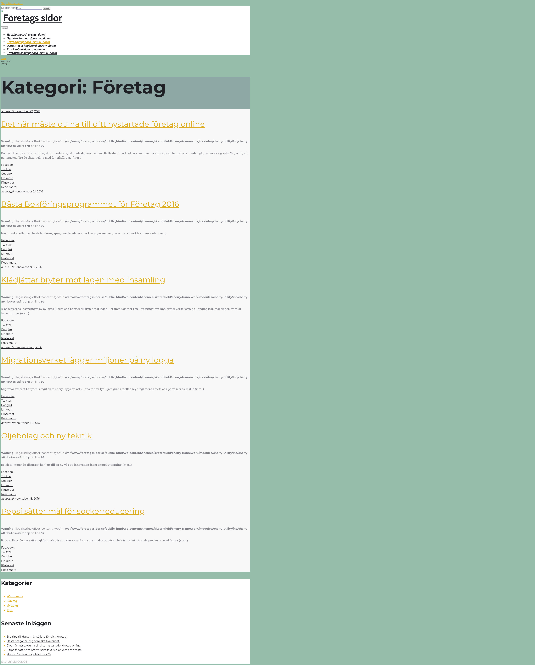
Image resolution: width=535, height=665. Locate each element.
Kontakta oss (16, 53)
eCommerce (15, 45)
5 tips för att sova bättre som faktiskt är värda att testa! (44, 650)
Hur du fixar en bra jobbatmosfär (29, 654)
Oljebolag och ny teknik (46, 435)
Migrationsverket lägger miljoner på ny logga (87, 360)
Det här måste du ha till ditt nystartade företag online (103, 124)
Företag (12, 42)
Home (3, 59)
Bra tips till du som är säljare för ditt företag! (37, 636)
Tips (10, 49)
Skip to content (12, 3)
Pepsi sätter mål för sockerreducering (73, 511)
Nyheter (12, 38)
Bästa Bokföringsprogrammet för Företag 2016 (90, 204)
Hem (10, 34)
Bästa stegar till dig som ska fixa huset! (33, 641)
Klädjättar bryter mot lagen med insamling (83, 279)
